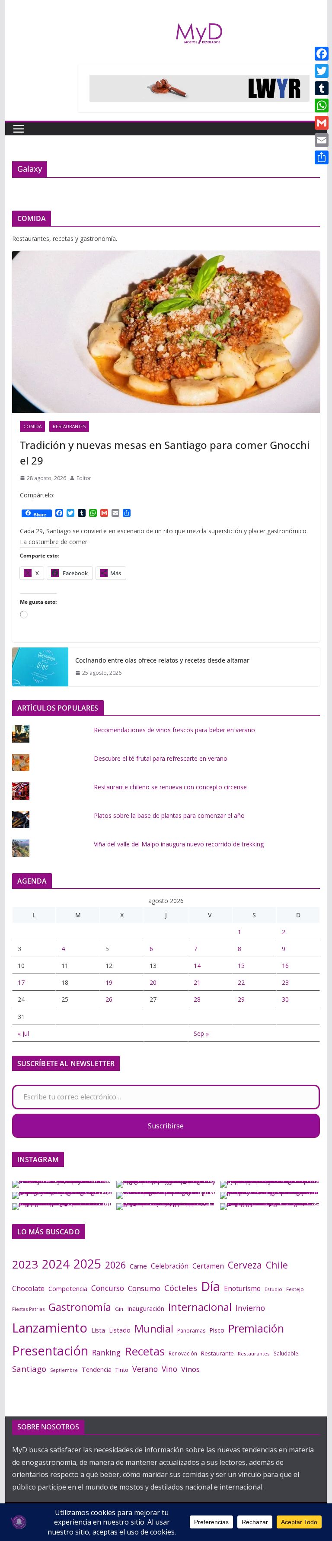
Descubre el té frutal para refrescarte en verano (160, 758)
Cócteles (180, 1287)
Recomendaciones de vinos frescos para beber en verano (174, 730)
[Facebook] (321, 53)
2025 (87, 1264)
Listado (120, 1330)
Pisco (216, 1330)
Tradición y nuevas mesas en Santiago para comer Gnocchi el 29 (165, 453)
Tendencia (97, 1369)
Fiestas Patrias (28, 1309)
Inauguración (145, 1308)
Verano (145, 1369)
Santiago (29, 1368)
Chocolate (28, 1288)
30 (285, 999)
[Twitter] (321, 71)
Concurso (107, 1288)
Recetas (144, 1351)
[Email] (321, 140)
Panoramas (191, 1330)
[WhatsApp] (321, 105)
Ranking (106, 1352)
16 (285, 965)
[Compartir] (321, 157)
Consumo (144, 1288)
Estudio (273, 1289)
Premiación (256, 1328)
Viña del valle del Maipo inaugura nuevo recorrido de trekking (179, 844)
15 (241, 965)
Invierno (250, 1308)
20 (153, 982)
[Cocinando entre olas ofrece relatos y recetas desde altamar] (40, 666)
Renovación (183, 1353)
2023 (25, 1264)
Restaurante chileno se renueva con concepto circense (170, 787)
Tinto (121, 1370)
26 (108, 999)
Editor (84, 478)
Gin (119, 1308)
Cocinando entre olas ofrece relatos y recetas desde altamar (162, 660)
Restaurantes (69, 426)
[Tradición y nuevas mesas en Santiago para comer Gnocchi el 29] (166, 332)
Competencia (67, 1288)
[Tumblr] (321, 88)
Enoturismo (242, 1288)
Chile (277, 1265)
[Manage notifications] (19, 1522)
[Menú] (18, 128)
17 (21, 982)
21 (197, 982)
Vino (169, 1369)
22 (241, 982)
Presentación (50, 1350)
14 (197, 965)
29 (241, 999)
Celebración (169, 1266)
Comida (32, 426)
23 (285, 982)
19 (108, 982)
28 (197, 999)
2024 (56, 1264)
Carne (138, 1266)
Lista (98, 1330)
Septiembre (64, 1370)
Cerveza (245, 1265)
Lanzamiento (49, 1327)
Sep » (201, 1033)
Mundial (153, 1329)
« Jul (23, 1033)
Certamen (208, 1266)
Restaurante (217, 1353)
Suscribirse (166, 1126)
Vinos (190, 1369)
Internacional (200, 1307)
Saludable (286, 1353)
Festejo (295, 1289)
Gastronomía (79, 1307)
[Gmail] (321, 122)
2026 (115, 1265)
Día (210, 1286)
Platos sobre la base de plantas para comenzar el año (169, 815)
